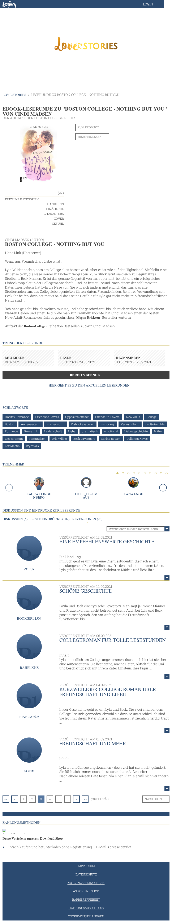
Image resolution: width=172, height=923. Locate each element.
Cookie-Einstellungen (86, 916)
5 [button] (139, 473)
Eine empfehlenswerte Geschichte (106, 541)
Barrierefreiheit (86, 899)
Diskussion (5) (15, 519)
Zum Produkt (88, 127)
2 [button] (123, 473)
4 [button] (134, 473)
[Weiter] (163, 487)
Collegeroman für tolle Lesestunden (112, 640)
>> (85, 799)
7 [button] (150, 473)
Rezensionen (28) (87, 519)
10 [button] (166, 473)
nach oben (153, 799)
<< (5, 799)
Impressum (86, 866)
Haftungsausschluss (86, 908)
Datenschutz (86, 874)
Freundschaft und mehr (92, 743)
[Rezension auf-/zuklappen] (166, 577)
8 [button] (156, 473)
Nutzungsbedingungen (86, 883)
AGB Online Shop (86, 891)
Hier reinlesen (90, 137)
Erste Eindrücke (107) (49, 519)
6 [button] (145, 473)
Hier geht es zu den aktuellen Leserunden (89, 385)
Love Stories (14, 94)
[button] (152, 4)
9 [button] (161, 473)
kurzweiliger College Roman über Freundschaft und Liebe (107, 691)
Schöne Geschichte (85, 590)
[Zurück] (9, 487)
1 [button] (117, 473)
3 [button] (128, 473)
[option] (85, 44)
